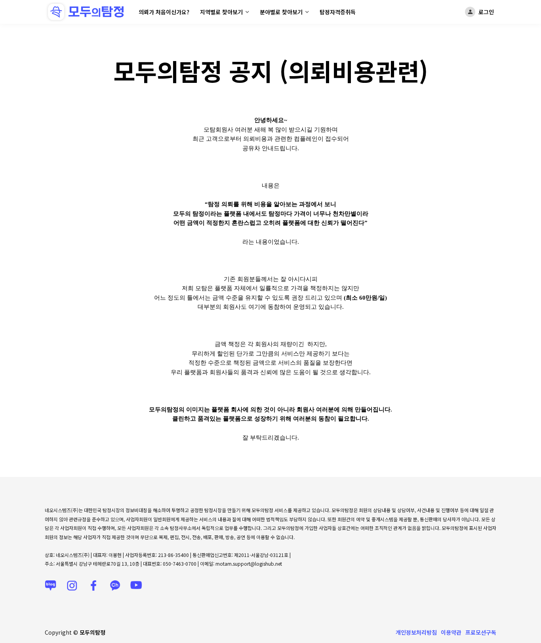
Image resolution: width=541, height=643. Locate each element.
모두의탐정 (92, 632)
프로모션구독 (480, 632)
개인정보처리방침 (416, 632)
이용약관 (451, 632)
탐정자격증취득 (338, 12)
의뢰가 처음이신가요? (164, 12)
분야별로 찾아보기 (281, 12)
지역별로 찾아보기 (221, 12)
